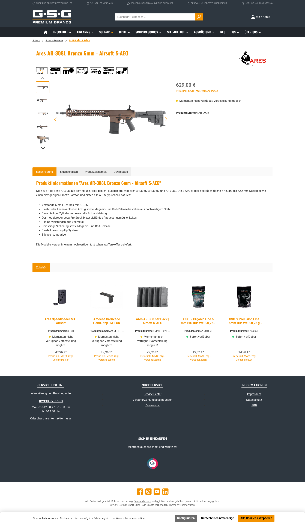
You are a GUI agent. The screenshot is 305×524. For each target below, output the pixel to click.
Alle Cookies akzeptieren (256, 518)
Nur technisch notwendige (217, 518)
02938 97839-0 (51, 401)
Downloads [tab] (121, 171)
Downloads (152, 405)
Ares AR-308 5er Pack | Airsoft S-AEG (152, 321)
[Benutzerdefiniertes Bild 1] (152, 463)
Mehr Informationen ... (137, 518)
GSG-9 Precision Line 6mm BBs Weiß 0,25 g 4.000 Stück (244, 321)
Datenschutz (254, 399)
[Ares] (253, 58)
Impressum (254, 394)
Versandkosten (142, 501)
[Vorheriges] (55, 119)
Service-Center (152, 394)
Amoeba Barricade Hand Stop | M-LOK (106, 321)
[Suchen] (199, 16)
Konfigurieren (186, 518)
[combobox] (155, 16)
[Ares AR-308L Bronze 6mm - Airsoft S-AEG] (111, 119)
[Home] (45, 32)
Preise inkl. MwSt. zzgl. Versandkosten (197, 91)
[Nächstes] (166, 119)
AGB (254, 405)
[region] (102, 119)
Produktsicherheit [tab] (96, 171)
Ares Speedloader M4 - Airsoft (60, 321)
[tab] (44, 171)
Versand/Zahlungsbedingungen (152, 399)
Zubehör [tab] (41, 267)
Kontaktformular (60, 418)
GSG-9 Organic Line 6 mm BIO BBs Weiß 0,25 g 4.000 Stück (198, 321)
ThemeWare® (187, 505)
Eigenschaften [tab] (69, 171)
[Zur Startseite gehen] (51, 16)
